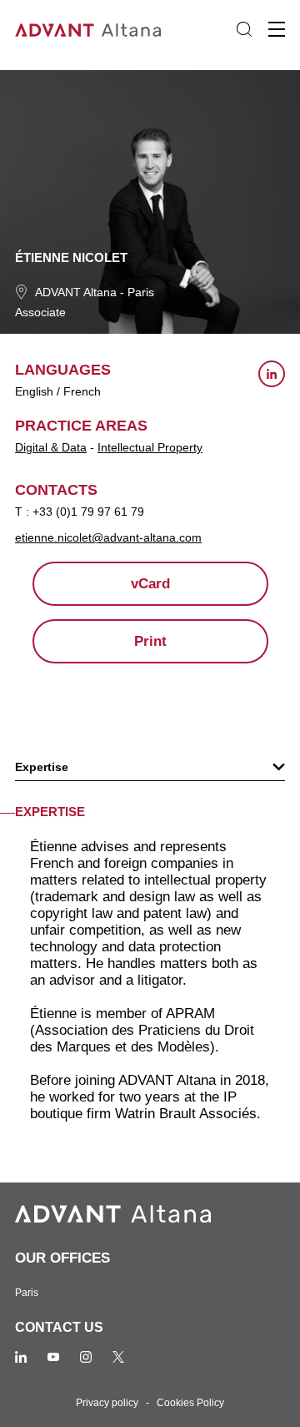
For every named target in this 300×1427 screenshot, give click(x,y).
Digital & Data (51, 447)
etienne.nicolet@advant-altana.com (108, 537)
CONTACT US (59, 1327)
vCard (150, 584)
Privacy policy (107, 1403)
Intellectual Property (150, 447)
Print (150, 641)
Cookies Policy (190, 1403)
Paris (141, 292)
